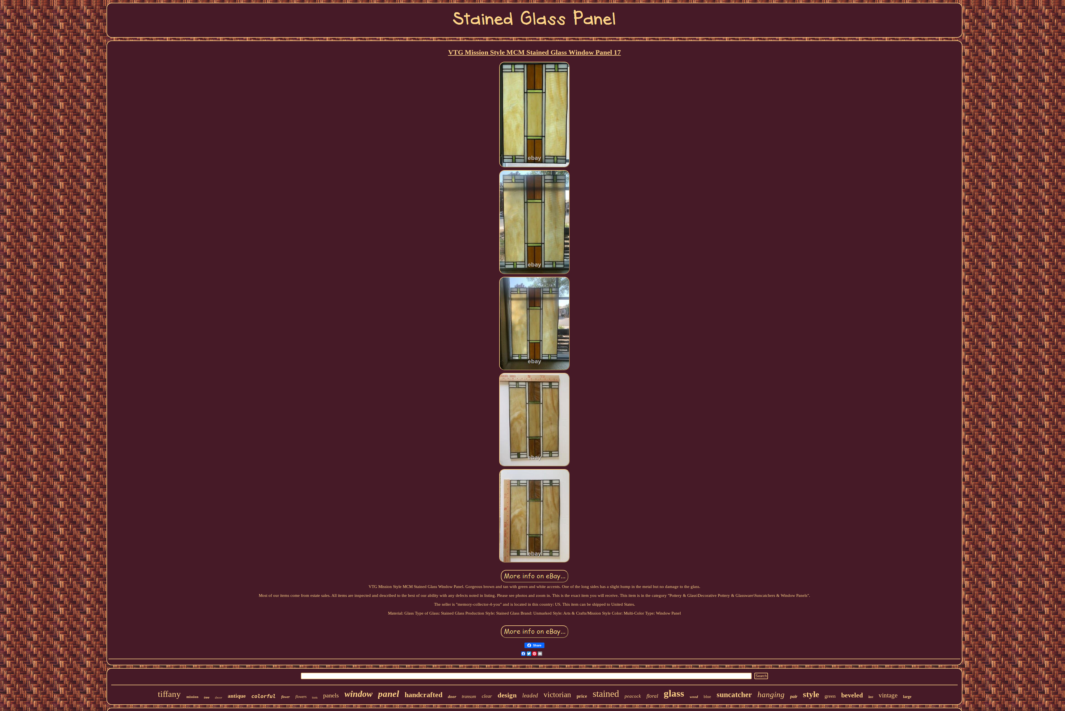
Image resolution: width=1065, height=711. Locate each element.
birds (315, 697)
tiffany (169, 694)
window (358, 694)
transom (469, 696)
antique (237, 696)
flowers (300, 697)
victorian (557, 694)
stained (606, 694)
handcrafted (423, 695)
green (830, 696)
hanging (771, 694)
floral (652, 696)
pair (793, 696)
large (907, 697)
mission (192, 697)
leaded (530, 695)
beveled (852, 695)
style (811, 694)
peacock (633, 696)
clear (487, 696)
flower (285, 697)
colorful (263, 696)
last (870, 697)
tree (206, 697)
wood (694, 697)
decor (218, 697)
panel (388, 694)
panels (331, 695)
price (582, 696)
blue (707, 696)
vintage (888, 695)
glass (674, 693)
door (452, 696)
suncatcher (734, 694)
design (507, 695)
